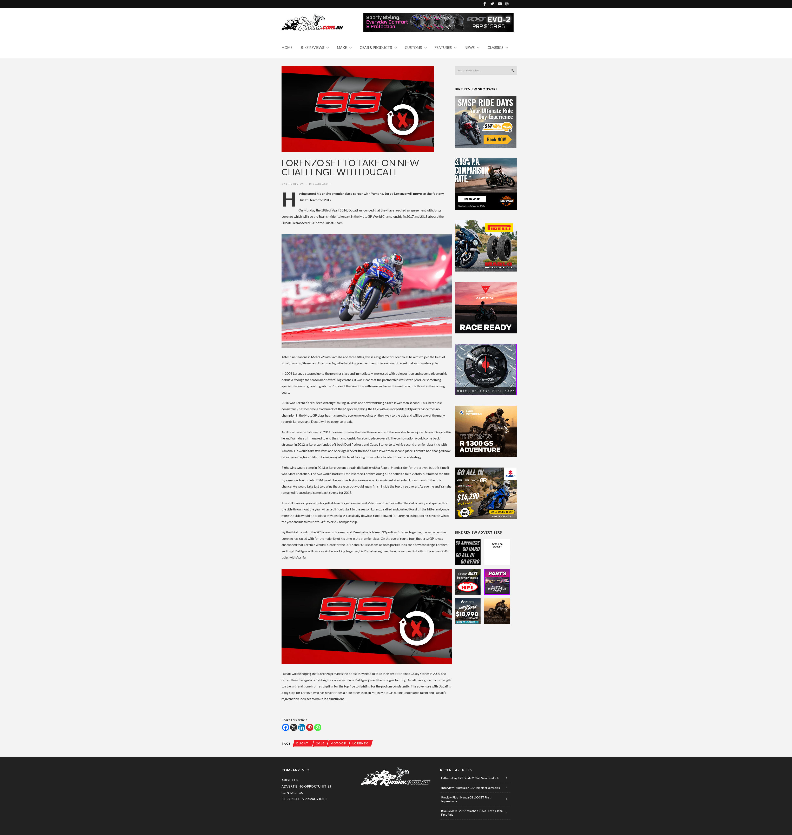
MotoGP (338, 743)
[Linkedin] (301, 727)
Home (287, 47)
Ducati (303, 743)
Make (342, 47)
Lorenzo (360, 743)
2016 (320, 743)
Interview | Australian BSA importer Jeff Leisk (470, 787)
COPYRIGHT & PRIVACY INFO (304, 799)
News (470, 47)
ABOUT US (290, 780)
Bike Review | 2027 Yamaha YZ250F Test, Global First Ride (472, 812)
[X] (293, 727)
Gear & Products (376, 47)
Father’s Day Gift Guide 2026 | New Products (470, 778)
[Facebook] (285, 727)
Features (443, 47)
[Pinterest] (309, 727)
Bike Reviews (312, 47)
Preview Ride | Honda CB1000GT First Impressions (466, 799)
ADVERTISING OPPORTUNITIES (306, 786)
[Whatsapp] (317, 727)
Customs (413, 47)
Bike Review (295, 184)
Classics (495, 47)
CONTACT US (292, 793)
